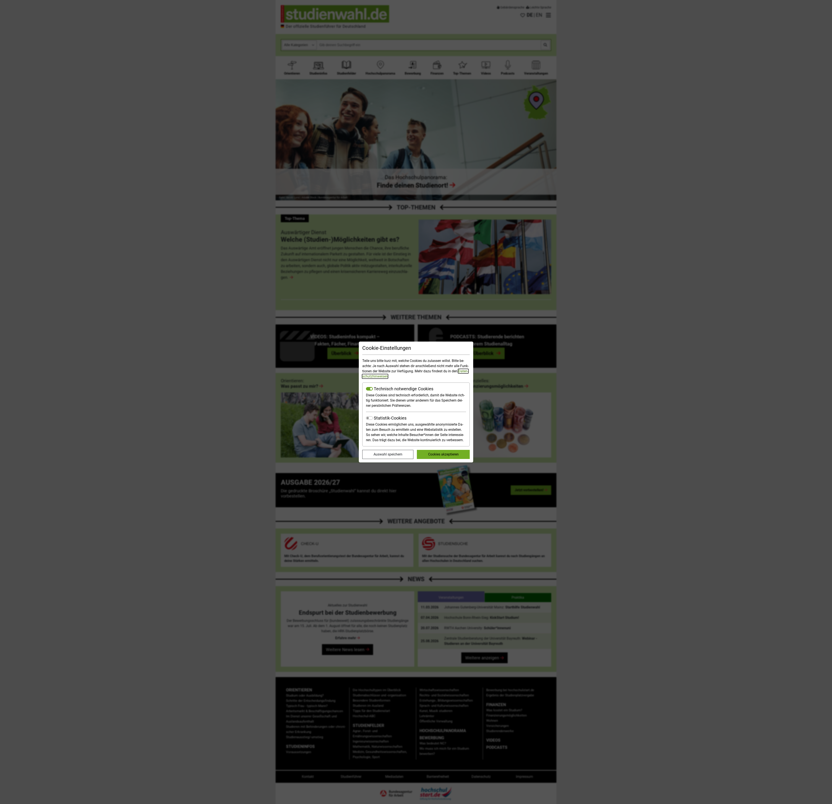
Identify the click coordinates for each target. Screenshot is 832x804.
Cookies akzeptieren (443, 454)
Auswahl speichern (388, 454)
